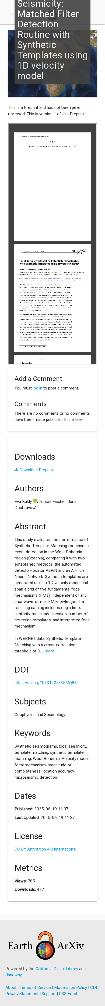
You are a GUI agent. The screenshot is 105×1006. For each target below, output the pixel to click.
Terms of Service (35, 987)
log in (37, 388)
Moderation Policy (70, 987)
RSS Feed (68, 993)
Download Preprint (35, 469)
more (49, 651)
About (10, 987)
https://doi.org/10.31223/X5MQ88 (46, 682)
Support (49, 993)
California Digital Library (57, 968)
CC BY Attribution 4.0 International (45, 849)
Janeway (13, 974)
